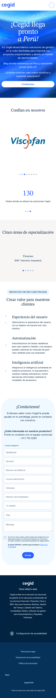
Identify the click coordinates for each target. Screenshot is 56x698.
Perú (7, 675)
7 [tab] (34, 174)
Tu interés (10, 505)
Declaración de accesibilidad (28, 657)
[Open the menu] (51, 5)
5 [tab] (29, 174)
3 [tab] (24, 174)
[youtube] (21, 623)
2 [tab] (22, 174)
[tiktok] (34, 623)
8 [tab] (36, 174)
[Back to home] (8, 5)
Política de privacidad (28, 663)
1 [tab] (19, 174)
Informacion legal (28, 651)
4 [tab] (26, 174)
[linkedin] (15, 623)
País (8, 515)
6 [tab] (31, 174)
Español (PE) (28, 683)
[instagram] (28, 623)
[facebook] (40, 623)
